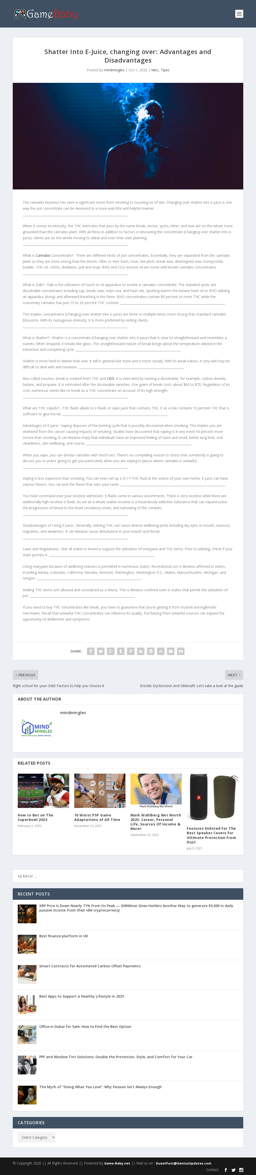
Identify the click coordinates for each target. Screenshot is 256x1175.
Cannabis (44, 255)
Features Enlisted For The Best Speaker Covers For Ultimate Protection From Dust (211, 835)
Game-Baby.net (117, 1163)
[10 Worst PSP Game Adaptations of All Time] (100, 791)
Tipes (165, 70)
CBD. (111, 378)
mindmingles (114, 70)
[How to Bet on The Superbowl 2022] (43, 791)
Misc (155, 70)
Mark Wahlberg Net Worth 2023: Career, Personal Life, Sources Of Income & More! (155, 822)
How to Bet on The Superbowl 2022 (36, 817)
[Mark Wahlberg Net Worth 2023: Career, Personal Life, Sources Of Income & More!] (156, 791)
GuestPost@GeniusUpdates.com (183, 1163)
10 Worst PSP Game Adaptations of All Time (97, 817)
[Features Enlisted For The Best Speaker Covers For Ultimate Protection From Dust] (212, 797)
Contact (212, 1169)
